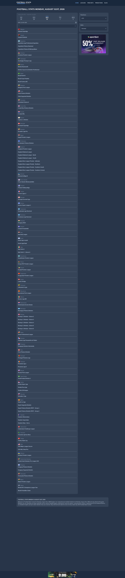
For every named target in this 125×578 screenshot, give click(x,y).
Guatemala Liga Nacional (25, 211)
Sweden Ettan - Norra (24, 423)
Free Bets (90, 2)
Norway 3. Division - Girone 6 (26, 328)
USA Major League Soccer (25, 446)
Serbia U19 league (23, 390)
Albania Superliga (23, 31)
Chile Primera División (24, 93)
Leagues (83, 2)
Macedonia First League (24, 293)
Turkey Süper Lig (22, 440)
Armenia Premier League (25, 55)
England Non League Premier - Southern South (31, 167)
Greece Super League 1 (24, 205)
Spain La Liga (22, 402)
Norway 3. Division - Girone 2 (26, 316)
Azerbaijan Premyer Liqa (24, 60)
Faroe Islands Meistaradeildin (26, 181)
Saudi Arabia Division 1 (24, 378)
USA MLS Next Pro (23, 449)
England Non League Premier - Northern (29, 164)
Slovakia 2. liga (22, 396)
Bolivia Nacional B (23, 66)
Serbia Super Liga (23, 384)
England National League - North (27, 155)
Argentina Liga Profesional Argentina (28, 43)
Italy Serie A (21, 249)
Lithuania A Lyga (22, 287)
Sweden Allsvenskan (23, 417)
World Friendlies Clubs (24, 490)
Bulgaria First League (24, 87)
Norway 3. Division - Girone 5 (26, 325)
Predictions (99, 2)
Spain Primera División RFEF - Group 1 (28, 408)
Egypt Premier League (24, 137)
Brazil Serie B (21, 75)
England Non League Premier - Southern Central (31, 170)
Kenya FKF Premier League (25, 264)
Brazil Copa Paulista (23, 78)
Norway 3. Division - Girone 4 (26, 322)
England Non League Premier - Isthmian (29, 161)
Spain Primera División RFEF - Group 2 (28, 411)
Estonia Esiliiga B (23, 176)
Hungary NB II (22, 222)
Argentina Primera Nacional (25, 46)
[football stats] (39, 3)
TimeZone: (83, 15)
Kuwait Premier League (24, 269)
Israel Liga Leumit (23, 240)
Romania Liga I (22, 363)
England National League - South (27, 158)
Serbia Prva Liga (22, 387)
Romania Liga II (22, 366)
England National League (25, 152)
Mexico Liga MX (22, 299)
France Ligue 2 (22, 193)
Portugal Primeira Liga (24, 357)
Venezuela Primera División (25, 475)
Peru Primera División (24, 352)
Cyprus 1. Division (23, 119)
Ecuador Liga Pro (23, 131)
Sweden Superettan (23, 420)
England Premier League (25, 149)
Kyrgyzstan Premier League (25, 275)
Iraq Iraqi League (22, 234)
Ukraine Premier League (24, 455)
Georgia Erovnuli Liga (24, 199)
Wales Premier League (24, 481)
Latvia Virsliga (22, 281)
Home (77, 2)
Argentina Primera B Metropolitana (27, 49)
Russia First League (23, 372)
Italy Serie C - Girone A (24, 252)
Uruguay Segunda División (25, 470)
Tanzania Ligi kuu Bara (24, 434)
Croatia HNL (21, 114)
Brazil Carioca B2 (22, 81)
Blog (106, 2)
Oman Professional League (25, 334)
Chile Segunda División (24, 96)
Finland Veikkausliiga (24, 187)
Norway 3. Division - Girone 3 (26, 319)
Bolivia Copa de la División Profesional (28, 69)
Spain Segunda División (24, 405)
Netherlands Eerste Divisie (25, 304)
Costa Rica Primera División (25, 108)
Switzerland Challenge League (26, 428)
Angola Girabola (22, 37)
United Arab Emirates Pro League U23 (28, 461)
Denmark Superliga (23, 125)
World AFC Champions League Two (28, 487)
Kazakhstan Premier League (25, 258)
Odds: (82, 25)
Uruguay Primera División (25, 467)
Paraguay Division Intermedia (26, 346)
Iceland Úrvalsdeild (23, 228)
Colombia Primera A (23, 102)
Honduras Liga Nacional (24, 217)
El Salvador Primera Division (26, 143)
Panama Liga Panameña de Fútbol (27, 340)
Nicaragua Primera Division (25, 310)
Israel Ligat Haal (22, 243)
